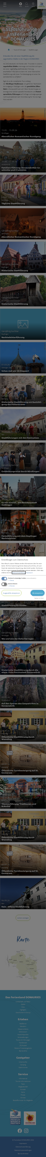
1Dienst (11, 580)
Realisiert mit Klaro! (39, 598)
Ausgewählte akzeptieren (11, 593)
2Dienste (11, 586)
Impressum (29, 572)
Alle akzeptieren (37, 593)
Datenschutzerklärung (18, 572)
